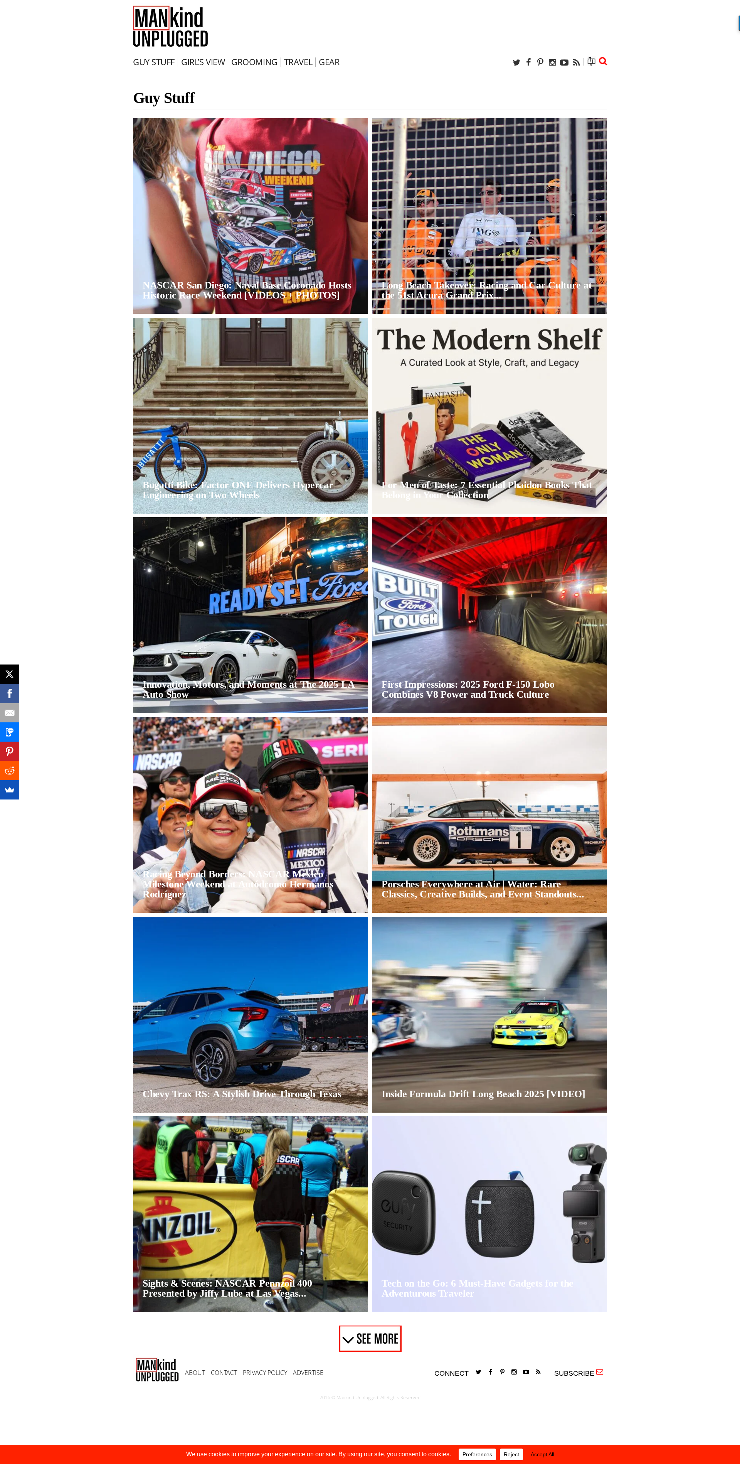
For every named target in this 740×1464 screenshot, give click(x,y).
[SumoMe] (9, 789)
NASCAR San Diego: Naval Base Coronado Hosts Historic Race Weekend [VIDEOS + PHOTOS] (247, 290)
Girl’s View (203, 61)
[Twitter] (516, 62)
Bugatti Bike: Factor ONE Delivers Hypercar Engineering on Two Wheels (238, 490)
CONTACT (224, 1372)
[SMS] (9, 732)
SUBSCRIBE (576, 1373)
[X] (9, 674)
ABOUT (195, 1372)
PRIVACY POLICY (265, 1372)
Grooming (254, 61)
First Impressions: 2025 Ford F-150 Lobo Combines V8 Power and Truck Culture (468, 689)
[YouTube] (564, 62)
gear (329, 61)
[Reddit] (9, 770)
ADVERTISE (308, 1372)
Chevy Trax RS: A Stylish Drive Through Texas (242, 1094)
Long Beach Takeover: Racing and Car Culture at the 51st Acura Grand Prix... (487, 290)
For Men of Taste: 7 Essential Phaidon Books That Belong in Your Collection (487, 490)
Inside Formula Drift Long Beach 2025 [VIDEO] (483, 1094)
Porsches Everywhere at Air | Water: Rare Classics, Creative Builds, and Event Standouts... (483, 889)
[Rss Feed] (576, 62)
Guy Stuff (154, 61)
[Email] (9, 712)
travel (298, 61)
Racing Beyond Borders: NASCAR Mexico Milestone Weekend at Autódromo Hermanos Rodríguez (238, 884)
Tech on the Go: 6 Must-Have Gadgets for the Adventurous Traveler (478, 1288)
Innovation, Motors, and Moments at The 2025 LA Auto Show (248, 689)
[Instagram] (552, 62)
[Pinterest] (540, 62)
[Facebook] (528, 62)
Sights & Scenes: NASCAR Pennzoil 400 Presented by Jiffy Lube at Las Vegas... (227, 1288)
